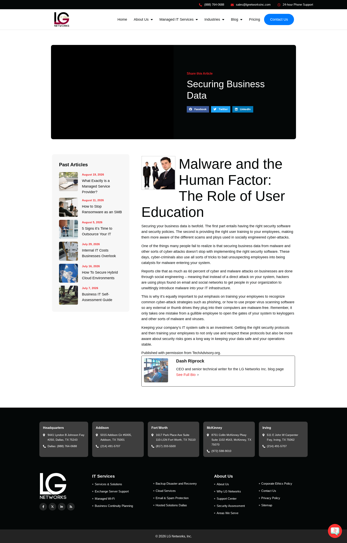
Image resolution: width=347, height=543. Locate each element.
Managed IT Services (176, 19)
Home (122, 19)
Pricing (254, 19)
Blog (234, 19)
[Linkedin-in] (61, 507)
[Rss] (71, 507)
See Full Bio (186, 375)
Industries (212, 19)
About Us (141, 19)
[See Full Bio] (198, 375)
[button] (198, 109)
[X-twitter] (52, 507)
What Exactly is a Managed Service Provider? (96, 186)
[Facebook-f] (43, 507)
